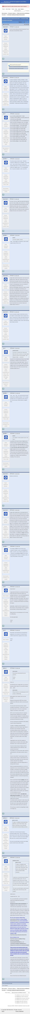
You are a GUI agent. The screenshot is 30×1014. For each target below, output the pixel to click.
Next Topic (26, 24)
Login (22, 6)
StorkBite (4, 158)
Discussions (4, 13)
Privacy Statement (19, 1011)
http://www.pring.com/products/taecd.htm (18, 934)
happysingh (5, 26)
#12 (10, 473)
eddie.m (4, 668)
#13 (10, 510)
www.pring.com (14, 919)
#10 (11, 393)
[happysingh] (5, 32)
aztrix (4, 586)
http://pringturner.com (15, 920)
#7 (10, 275)
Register (25, 6)
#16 (11, 630)
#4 (10, 158)
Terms (3, 1011)
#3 (10, 113)
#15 (11, 586)
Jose (4, 113)
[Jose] (6, 119)
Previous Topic (6, 24)
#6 (10, 235)
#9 (10, 348)
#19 (11, 857)
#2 (10, 77)
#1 (10, 26)
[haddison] (5, 823)
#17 (11, 668)
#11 (11, 433)
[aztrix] (6, 591)
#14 (11, 546)
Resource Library (12, 13)
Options (20, 22)
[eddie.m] (6, 673)
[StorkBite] (6, 164)
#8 (10, 311)
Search (27, 10)
